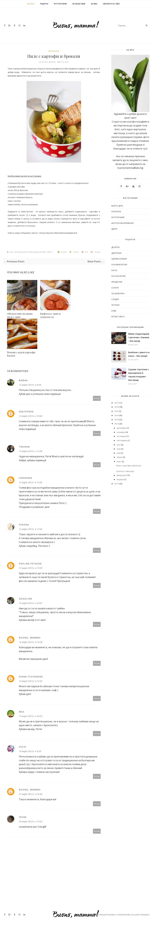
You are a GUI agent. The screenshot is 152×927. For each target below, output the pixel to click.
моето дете (117, 205)
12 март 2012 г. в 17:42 (30, 529)
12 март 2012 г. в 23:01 (30, 603)
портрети (116, 211)
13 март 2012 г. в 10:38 (30, 642)
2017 (116, 402)
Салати (115, 287)
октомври (121, 436)
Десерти (115, 247)
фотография (117, 217)
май (118, 453)
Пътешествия (78, 4)
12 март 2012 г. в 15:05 (30, 482)
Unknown (25, 478)
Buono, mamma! (49, 62)
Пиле (36, 252)
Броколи (54, 51)
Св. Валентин (117, 293)
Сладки (115, 299)
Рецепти (44, 4)
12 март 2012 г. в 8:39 (30, 384)
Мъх (21, 711)
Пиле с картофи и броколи (128, 465)
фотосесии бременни (122, 223)
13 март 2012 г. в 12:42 (30, 681)
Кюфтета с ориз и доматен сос (50, 315)
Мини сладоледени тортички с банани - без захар (138, 337)
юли (119, 444)
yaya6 (23, 817)
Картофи (28, 252)
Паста (114, 270)
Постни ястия (118, 276)
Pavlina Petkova (30, 563)
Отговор (97, 398)
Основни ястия (119, 264)
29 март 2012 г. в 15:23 (30, 821)
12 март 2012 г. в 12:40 (30, 451)
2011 (116, 483)
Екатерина (26, 411)
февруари (121, 475)
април (119, 457)
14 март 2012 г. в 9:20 (30, 751)
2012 (116, 423)
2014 (116, 415)
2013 (116, 419)
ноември (121, 432)
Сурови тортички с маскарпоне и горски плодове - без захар (138, 374)
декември (121, 428)
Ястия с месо (46, 252)
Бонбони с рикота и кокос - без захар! (138, 354)
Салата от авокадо (125, 471)
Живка (23, 380)
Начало (31, 4)
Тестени (115, 305)
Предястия (116, 282)
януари (120, 479)
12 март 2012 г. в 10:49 (30, 416)
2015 (116, 411)
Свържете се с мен (111, 4)
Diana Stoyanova (31, 676)
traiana (24, 446)
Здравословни (119, 258)
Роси (22, 746)
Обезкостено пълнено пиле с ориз (20, 315)
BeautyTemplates (108, 914)
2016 (116, 407)
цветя (114, 229)
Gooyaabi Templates (140, 914)
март (119, 461)
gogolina (25, 598)
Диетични (116, 253)
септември (122, 440)
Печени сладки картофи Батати (21, 354)
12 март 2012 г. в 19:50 (30, 568)
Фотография (60, 4)
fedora (24, 524)
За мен (94, 4)
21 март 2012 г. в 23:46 (30, 794)
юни (119, 449)
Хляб (113, 310)
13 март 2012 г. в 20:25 (30, 716)
